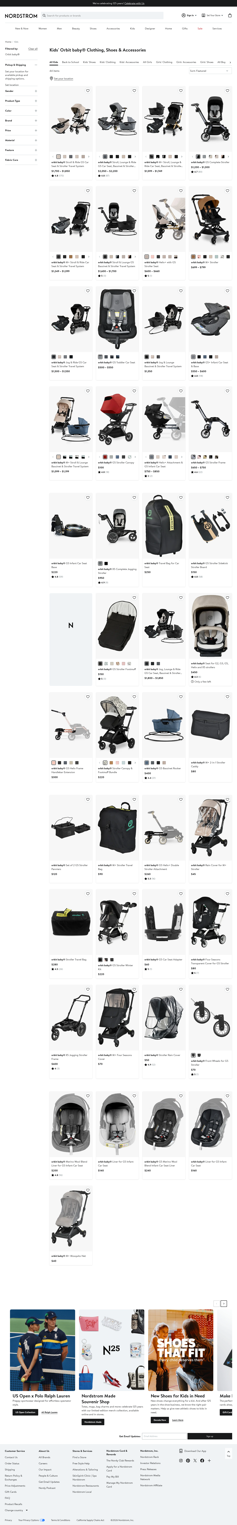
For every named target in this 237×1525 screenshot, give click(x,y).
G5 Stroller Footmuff (117, 669)
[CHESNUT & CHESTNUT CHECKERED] (111, 762)
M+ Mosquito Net (68, 1256)
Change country (14, 1510)
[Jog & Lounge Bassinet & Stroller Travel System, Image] (164, 319)
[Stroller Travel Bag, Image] (70, 922)
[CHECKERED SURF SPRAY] (129, 457)
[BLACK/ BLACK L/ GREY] (58, 256)
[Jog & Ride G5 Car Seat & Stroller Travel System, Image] (70, 319)
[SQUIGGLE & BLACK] (105, 762)
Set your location (63, 78)
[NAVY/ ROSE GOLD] (170, 457)
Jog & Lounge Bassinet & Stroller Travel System (163, 364)
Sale (200, 28)
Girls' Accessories (186, 62)
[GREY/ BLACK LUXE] (105, 156)
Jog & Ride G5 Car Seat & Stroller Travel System (69, 364)
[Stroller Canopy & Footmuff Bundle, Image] (117, 725)
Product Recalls (13, 1504)
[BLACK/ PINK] (106, 959)
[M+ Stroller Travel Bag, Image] (117, 828)
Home (168, 28)
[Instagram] (181, 1461)
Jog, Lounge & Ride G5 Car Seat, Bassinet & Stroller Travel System (162, 673)
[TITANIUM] (193, 457)
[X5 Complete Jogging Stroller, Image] (117, 526)
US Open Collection (25, 1412)
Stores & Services (82, 1451)
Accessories (113, 28)
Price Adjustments (15, 1485)
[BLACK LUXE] (216, 457)
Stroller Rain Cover (162, 1055)
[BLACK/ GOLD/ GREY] (83, 256)
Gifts (185, 28)
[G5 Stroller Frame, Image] (210, 419)
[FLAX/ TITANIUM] (58, 156)
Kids (132, 28)
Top (228, 1456)
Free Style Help (81, 1463)
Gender (9, 91)
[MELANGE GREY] (112, 356)
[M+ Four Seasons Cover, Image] (117, 1017)
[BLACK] (100, 356)
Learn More (177, 1420)
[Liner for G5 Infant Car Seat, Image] (117, 1124)
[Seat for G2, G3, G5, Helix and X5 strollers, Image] (210, 626)
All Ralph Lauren (49, 1412)
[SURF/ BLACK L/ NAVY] (83, 457)
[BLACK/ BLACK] (105, 256)
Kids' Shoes (89, 62)
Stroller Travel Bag (68, 959)
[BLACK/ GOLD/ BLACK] (151, 156)
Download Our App (195, 1451)
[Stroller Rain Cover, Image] (164, 1017)
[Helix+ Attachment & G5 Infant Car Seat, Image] (164, 419)
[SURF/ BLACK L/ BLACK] (64, 457)
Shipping (10, 1469)
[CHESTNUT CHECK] (117, 663)
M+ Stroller (204, 262)
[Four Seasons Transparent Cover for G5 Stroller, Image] (210, 922)
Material (10, 140)
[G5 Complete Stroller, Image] (210, 119)
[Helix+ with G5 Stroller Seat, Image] (164, 219)
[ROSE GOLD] (199, 457)
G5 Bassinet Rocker (162, 768)
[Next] (230, 62)
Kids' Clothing (108, 62)
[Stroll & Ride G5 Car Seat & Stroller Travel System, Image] (70, 119)
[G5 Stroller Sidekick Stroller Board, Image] (210, 526)
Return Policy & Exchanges (13, 1477)
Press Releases (148, 1469)
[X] (195, 1461)
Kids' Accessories (129, 62)
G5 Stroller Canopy (116, 462)
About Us (44, 1451)
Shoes (93, 28)
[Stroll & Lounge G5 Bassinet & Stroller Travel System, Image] (117, 219)
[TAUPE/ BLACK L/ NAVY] (58, 457)
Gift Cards (228, 1412)
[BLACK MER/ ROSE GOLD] (117, 156)
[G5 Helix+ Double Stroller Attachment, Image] (164, 828)
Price (8, 130)
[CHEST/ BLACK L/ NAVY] (70, 256)
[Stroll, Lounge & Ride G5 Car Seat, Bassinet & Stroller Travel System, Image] (117, 119)
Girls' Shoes (206, 62)
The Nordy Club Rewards (120, 1460)
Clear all (33, 48)
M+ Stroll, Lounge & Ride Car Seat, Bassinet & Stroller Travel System (163, 166)
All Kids (53, 62)
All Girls (147, 62)
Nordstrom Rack (149, 1457)
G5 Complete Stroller (210, 162)
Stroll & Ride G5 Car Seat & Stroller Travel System (70, 164)
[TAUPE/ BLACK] (210, 256)
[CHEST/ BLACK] (193, 256)
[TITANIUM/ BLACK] (129, 156)
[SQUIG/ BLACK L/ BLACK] (164, 156)
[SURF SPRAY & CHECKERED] (123, 762)
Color (8, 110)
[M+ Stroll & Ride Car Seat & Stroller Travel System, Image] (70, 219)
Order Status (12, 1463)
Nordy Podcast (47, 1488)
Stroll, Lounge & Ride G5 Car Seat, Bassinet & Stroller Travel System (117, 166)
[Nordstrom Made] (111, 1350)
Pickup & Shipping (15, 65)
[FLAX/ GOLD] (77, 156)
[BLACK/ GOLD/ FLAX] (176, 156)
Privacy (8, 1520)
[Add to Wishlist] (88, 91)
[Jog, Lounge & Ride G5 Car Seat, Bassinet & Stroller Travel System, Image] (164, 626)
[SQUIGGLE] (129, 663)
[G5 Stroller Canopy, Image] (117, 419)
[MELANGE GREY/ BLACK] (65, 356)
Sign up (210, 1436)
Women (43, 28)
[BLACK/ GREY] (112, 959)
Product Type (12, 101)
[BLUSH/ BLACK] (199, 256)
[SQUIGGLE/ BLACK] (222, 256)
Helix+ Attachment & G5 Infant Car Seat (163, 464)
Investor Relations (150, 1463)
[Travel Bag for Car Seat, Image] (164, 526)
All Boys (222, 62)
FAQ (7, 1498)
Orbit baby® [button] (12, 54)
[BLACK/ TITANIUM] (151, 457)
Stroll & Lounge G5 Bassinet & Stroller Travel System (116, 264)
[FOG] (111, 457)
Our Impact (45, 1469)
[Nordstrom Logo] (21, 16)
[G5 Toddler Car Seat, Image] (117, 319)
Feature (9, 150)
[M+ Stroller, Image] (210, 219)
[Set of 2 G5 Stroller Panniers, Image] (70, 828)
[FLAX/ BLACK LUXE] (170, 256)
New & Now (21, 28)
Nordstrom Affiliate (151, 1485)
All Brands (44, 1457)
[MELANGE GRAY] (152, 762)
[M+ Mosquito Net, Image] (70, 1218)
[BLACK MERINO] (106, 356)
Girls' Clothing (164, 62)
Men (59, 28)
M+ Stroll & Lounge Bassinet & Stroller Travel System (70, 464)
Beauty (76, 28)
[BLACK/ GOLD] (205, 256)
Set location (12, 85)
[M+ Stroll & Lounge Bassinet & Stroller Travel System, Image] (70, 419)
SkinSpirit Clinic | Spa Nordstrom (85, 1477)
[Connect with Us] (209, 1461)
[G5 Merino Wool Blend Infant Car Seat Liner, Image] (164, 1124)
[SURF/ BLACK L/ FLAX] (70, 457)
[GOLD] (205, 457)
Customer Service (15, 1451)
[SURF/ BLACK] (216, 256)
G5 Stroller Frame (208, 462)
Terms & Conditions (60, 1520)
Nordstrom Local (82, 1492)
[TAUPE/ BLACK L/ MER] (77, 256)
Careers (43, 1463)
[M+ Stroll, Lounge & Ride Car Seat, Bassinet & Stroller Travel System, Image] (164, 119)
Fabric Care (11, 160)
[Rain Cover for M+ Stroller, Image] (210, 828)
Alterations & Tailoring (85, 1469)
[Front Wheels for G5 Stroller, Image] (210, 1017)
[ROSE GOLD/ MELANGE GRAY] (70, 156)
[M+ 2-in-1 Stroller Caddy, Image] (210, 725)
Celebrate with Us (134, 3)
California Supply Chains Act (90, 1520)
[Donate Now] (180, 1350)
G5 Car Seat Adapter (163, 959)
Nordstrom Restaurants (86, 1485)
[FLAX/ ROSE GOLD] (64, 156)
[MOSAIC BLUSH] (123, 663)
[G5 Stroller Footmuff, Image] (117, 626)
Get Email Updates (49, 1482)
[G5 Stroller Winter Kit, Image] (117, 922)
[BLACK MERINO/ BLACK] (111, 156)
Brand (8, 120)
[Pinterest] (188, 1461)
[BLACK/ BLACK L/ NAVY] (64, 256)
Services (217, 28)
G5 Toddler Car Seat (116, 362)
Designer (150, 28)
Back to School (70, 62)
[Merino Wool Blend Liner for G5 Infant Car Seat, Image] (70, 1124)
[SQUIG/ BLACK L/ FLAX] (157, 156)
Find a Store (79, 1457)
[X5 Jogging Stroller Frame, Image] (70, 1017)
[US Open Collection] (42, 1350)
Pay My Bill (112, 1476)
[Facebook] (202, 1461)
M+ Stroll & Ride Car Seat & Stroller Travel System (70, 264)
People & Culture (48, 1475)
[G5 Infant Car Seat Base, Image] (70, 526)
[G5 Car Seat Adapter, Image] (164, 922)
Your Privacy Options (28, 1520)
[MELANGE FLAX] (216, 356)
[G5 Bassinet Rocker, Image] (164, 725)
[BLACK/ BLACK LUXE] (158, 256)
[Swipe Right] (224, 1303)
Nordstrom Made (92, 1422)
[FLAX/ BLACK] (83, 156)
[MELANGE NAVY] (117, 356)
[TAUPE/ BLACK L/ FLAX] (170, 156)
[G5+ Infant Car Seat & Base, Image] (210, 319)
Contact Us (11, 1457)
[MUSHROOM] (112, 663)
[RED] (105, 457)
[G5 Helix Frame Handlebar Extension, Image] (70, 725)
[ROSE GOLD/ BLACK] (222, 156)
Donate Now (160, 1420)
